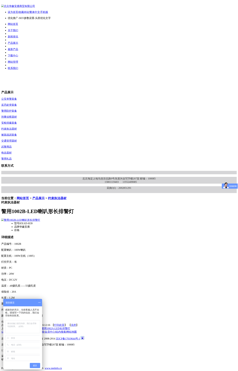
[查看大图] (20, 220)
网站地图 (71, 331)
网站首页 (23, 198)
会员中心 (50, 331)
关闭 (73, 325)
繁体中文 (34, 12)
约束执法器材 (57, 198)
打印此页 (59, 325)
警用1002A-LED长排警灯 (55, 328)
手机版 (44, 12)
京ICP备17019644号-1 (68, 338)
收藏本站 (24, 12)
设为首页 (13, 12)
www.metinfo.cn (53, 368)
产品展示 (38, 198)
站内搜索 (61, 331)
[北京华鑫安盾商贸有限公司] (18, 6)
